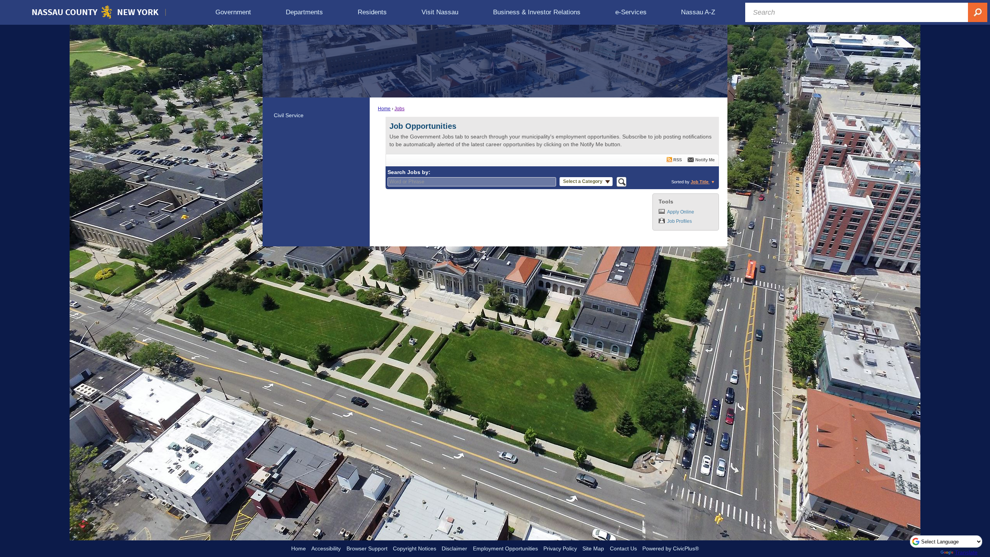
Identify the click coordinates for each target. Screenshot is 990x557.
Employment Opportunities (505, 548)
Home (384, 108)
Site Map (593, 548)
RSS (677, 159)
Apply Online (680, 212)
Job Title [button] (700, 181)
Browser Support (366, 548)
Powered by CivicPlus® (670, 548)
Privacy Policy (560, 548)
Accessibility (326, 548)
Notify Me (705, 159)
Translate (966, 552)
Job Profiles (679, 221)
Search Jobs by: (408, 172)
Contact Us (623, 548)
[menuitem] (233, 12)
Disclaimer (454, 548)
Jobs (399, 108)
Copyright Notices (414, 548)
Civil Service (289, 115)
